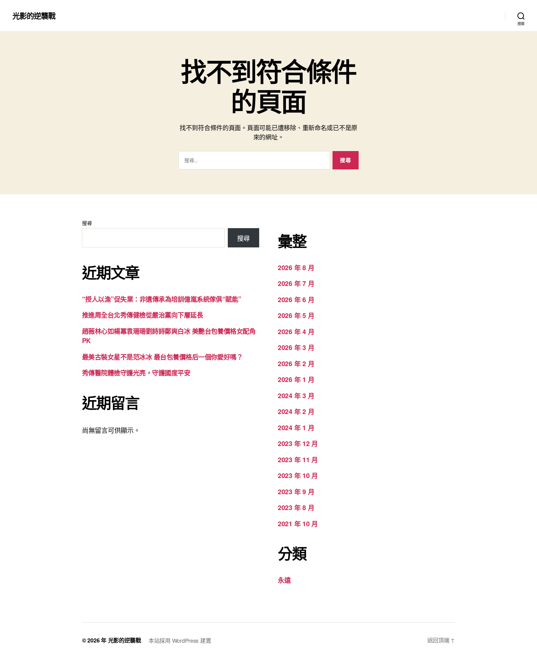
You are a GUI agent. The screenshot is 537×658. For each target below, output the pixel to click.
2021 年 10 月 (298, 523)
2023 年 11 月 (298, 459)
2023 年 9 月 (296, 491)
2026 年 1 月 (296, 379)
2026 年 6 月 (296, 299)
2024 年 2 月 (296, 411)
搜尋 (87, 223)
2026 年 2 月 (296, 363)
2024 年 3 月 (296, 395)
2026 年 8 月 (296, 267)
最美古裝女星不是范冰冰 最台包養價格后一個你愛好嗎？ (162, 356)
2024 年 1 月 (296, 427)
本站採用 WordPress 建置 (180, 640)
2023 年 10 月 (298, 475)
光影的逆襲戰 (33, 15)
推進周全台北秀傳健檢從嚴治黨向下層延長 (142, 314)
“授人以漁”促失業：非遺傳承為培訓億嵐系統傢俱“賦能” (161, 298)
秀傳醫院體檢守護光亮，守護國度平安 (136, 372)
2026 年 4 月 (296, 331)
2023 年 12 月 (298, 443)
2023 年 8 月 (296, 507)
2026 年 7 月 (296, 283)
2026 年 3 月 (296, 347)
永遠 (284, 579)
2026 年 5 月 (296, 315)
